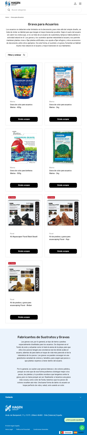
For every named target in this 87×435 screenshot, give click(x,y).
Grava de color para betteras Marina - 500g (21, 172)
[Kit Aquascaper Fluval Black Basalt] (24, 213)
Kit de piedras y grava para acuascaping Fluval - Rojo (59, 238)
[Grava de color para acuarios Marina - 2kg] (63, 81)
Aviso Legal (9, 429)
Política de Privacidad (23, 429)
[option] (79, 432)
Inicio (7, 17)
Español (81, 432)
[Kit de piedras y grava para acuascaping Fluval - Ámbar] (24, 279)
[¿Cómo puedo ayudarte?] (82, 427)
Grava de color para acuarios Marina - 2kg (60, 106)
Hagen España (14, 426)
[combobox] (43, 10)
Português (68, 432)
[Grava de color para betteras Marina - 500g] (24, 147)
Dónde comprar (24, 119)
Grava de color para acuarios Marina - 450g (21, 106)
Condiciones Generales (40, 429)
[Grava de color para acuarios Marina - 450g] (24, 81)
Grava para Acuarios (17, 17)
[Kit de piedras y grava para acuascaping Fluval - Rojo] (63, 213)
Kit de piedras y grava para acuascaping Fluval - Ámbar (21, 304)
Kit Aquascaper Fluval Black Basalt (23, 237)
